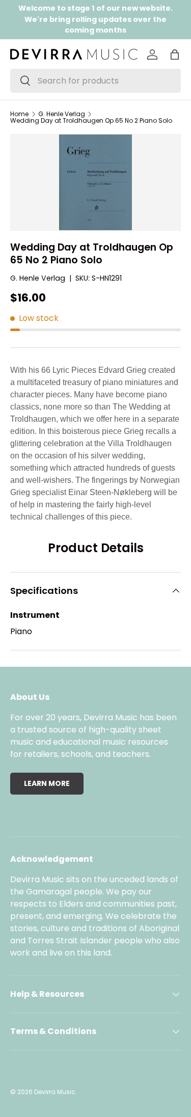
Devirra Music (54, 1091)
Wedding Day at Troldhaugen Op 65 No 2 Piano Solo (91, 121)
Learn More (47, 783)
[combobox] (95, 81)
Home (19, 114)
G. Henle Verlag (61, 114)
